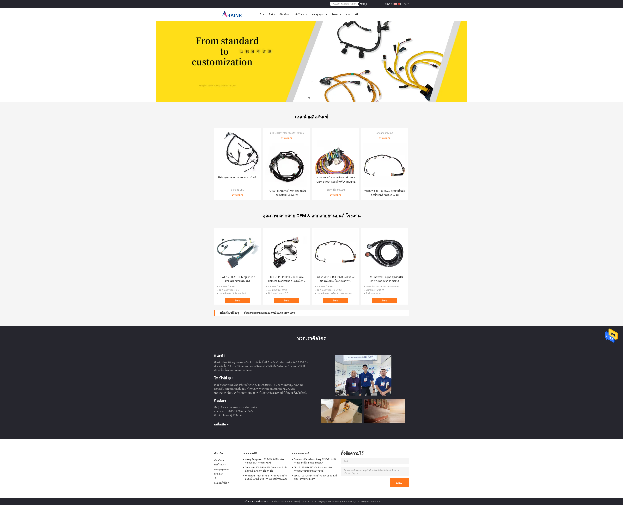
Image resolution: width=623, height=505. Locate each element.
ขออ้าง (388, 3)
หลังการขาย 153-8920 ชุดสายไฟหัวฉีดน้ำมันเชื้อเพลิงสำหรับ (384, 193)
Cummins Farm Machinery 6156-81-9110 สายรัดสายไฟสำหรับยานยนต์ (315, 461)
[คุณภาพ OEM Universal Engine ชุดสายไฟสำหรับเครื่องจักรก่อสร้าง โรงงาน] (385, 251)
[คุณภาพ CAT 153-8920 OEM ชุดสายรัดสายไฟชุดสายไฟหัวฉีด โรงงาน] (238, 251)
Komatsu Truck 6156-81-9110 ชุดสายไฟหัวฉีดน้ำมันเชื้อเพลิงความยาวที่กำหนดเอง (266, 477)
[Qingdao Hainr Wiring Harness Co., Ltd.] (232, 14)
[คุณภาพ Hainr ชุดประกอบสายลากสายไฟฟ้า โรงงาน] (238, 152)
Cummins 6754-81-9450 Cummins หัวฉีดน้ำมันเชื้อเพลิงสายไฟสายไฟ (266, 469)
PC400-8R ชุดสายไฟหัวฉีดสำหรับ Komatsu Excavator (287, 193)
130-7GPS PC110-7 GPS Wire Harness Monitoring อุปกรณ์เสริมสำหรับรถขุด (286, 279)
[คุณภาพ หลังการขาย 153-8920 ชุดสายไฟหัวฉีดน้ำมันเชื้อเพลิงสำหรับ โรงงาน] (385, 165)
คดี (356, 14)
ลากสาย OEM (237, 189)
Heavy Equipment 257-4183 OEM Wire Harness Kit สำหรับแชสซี (264, 461)
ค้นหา (362, 4)
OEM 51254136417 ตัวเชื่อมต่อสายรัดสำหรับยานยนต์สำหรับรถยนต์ (313, 469)
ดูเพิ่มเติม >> (221, 424)
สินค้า (272, 14)
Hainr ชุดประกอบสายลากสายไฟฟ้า (237, 177)
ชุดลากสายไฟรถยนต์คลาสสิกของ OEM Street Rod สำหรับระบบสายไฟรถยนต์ (336, 180)
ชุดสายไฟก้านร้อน (336, 189)
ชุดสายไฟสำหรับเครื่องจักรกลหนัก (287, 133)
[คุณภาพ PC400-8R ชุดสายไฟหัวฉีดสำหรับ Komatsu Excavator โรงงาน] (287, 165)
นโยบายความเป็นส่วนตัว (256, 501)
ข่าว (348, 14)
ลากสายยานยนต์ (384, 133)
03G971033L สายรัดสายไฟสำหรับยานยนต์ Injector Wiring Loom (315, 477)
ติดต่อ (237, 300)
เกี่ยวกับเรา (285, 14)
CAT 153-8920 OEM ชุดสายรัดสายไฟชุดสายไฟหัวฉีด (237, 279)
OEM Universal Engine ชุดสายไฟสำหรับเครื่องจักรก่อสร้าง (385, 279)
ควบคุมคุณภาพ (319, 14)
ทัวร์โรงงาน (301, 14)
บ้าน (262, 14)
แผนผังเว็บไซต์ (221, 482)
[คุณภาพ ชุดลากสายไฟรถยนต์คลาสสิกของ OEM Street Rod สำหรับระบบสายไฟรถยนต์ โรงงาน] (336, 152)
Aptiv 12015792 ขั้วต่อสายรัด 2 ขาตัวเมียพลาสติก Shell (271, 313)
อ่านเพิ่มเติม (238, 194)
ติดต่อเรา (336, 14)
